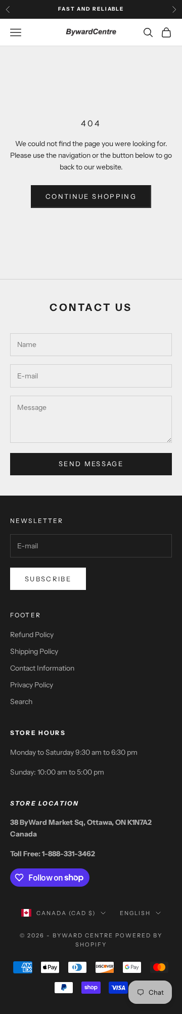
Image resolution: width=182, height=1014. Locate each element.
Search (21, 701)
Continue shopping (91, 196)
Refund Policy (32, 634)
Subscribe (48, 579)
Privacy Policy (31, 684)
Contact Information (42, 668)
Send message (91, 464)
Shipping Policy (34, 651)
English (135, 913)
